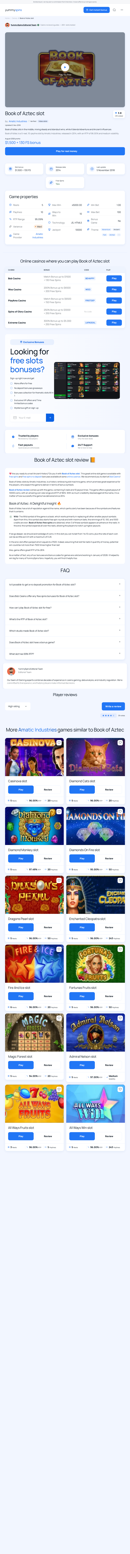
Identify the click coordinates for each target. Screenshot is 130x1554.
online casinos (73, 476)
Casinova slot (17, 781)
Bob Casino (114, 476)
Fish (104, 235)
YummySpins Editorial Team (23, 25)
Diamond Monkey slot (23, 850)
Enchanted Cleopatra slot (87, 919)
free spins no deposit (32, 476)
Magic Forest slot (20, 1056)
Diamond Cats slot (82, 781)
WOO (87, 289)
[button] (122, 10)
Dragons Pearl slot (21, 919)
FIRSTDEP (90, 300)
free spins (13, 476)
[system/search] (114, 10)
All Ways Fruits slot (21, 1127)
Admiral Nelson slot (82, 1056)
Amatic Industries (37, 235)
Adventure (106, 229)
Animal (112, 235)
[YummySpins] (13, 10)
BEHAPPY (89, 278)
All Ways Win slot (81, 1127)
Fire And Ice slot (19, 987)
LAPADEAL (90, 322)
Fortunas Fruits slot (82, 987)
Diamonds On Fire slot (84, 850)
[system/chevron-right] (50, 418)
